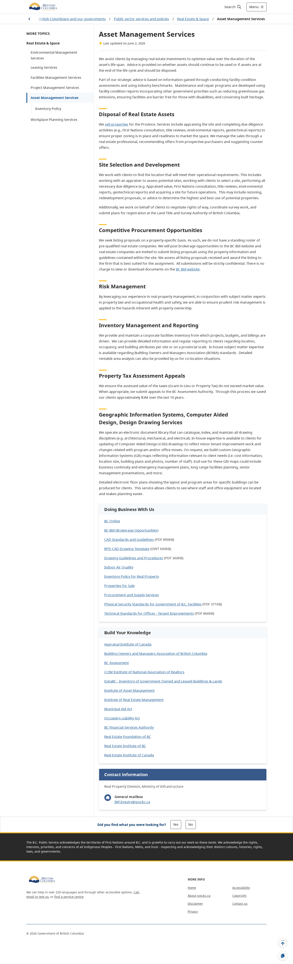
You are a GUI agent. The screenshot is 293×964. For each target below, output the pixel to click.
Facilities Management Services (56, 77)
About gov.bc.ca (199, 896)
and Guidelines (141, 539)
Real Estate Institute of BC (125, 746)
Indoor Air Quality (118, 567)
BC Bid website (188, 269)
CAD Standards (116, 539)
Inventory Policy (48, 108)
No (190, 824)
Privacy (193, 911)
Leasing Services (44, 67)
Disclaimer (195, 904)
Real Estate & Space (193, 19)
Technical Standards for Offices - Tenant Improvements (149, 613)
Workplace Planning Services (54, 119)
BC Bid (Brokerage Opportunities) (131, 530)
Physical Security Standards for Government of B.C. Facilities (153, 604)
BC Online (112, 521)
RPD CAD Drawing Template (127, 548)
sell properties (116, 124)
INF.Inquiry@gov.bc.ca (132, 802)
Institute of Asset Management (129, 690)
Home (192, 888)
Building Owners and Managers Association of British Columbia (155, 653)
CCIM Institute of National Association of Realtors (144, 672)
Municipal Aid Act (118, 709)
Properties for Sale (119, 585)
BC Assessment (116, 662)
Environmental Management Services (54, 55)
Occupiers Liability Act (122, 718)
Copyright (239, 896)
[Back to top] (283, 942)
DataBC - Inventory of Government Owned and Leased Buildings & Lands (163, 681)
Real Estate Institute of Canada (129, 755)
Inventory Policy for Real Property (131, 576)
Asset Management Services (55, 97)
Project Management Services (55, 87)
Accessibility (241, 888)
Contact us (240, 904)
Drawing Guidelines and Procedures (133, 558)
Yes (175, 824)
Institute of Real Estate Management (134, 699)
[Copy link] (283, 956)
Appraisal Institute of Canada (127, 644)
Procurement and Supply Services (131, 595)
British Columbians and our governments (72, 19)
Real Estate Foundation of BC (127, 736)
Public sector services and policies (141, 19)
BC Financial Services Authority (129, 727)
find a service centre (69, 897)
